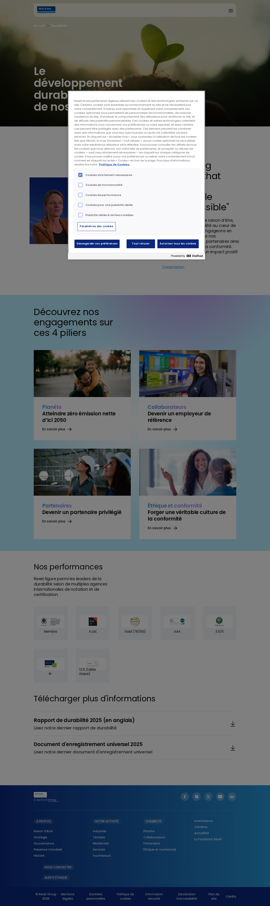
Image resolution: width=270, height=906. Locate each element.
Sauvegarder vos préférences (97, 243)
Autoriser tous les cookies (178, 243)
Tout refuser (141, 243)
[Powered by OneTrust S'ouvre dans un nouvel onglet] (187, 256)
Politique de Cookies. (114, 164)
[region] (136, 175)
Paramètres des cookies (96, 226)
